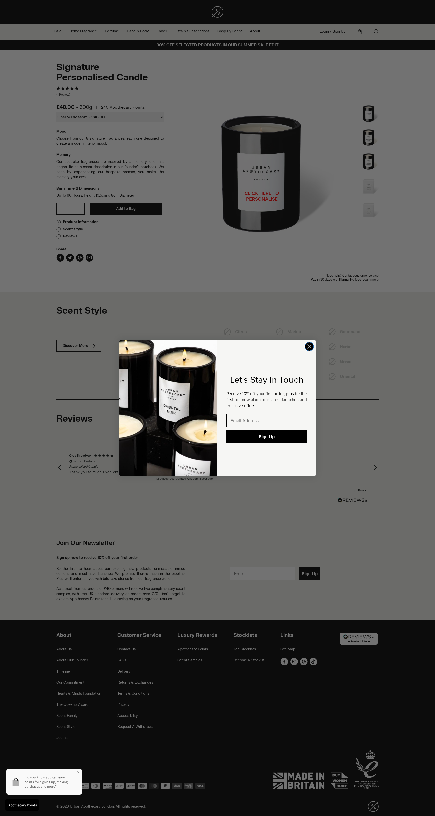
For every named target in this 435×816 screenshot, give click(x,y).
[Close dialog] (309, 346)
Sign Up (267, 436)
